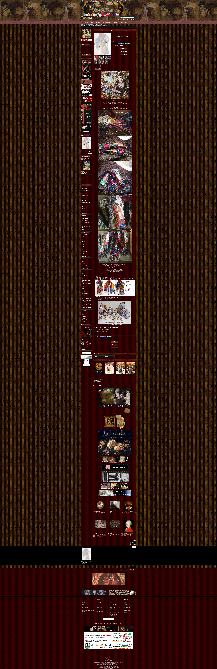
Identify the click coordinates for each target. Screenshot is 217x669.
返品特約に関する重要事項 (118, 45)
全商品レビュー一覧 (99, 607)
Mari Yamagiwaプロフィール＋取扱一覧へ (115, 324)
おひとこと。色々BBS (113, 602)
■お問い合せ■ (126, 602)
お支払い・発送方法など (85, 607)
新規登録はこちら (125, 19)
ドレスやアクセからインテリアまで (115, 612)
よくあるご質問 (126, 604)
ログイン (119, 19)
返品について (126, 612)
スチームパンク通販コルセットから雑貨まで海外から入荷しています (115, 615)
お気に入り (83, 604)
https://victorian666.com (112, 663)
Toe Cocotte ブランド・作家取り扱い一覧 (101, 609)
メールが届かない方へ (127, 607)
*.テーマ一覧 (98, 599)
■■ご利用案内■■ (126, 599)
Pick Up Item (98, 604)
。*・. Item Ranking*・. (99, 602)
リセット (90, 153)
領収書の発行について (127, 610)
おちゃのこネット (133, 569)
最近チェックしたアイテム (100, 611)
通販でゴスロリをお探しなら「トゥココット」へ (115, 608)
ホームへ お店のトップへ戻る (133, 542)
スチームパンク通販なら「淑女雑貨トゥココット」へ (115, 610)
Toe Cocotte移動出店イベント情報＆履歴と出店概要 (88, 611)
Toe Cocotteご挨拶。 (113, 599)
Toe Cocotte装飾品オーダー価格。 (115, 604)
